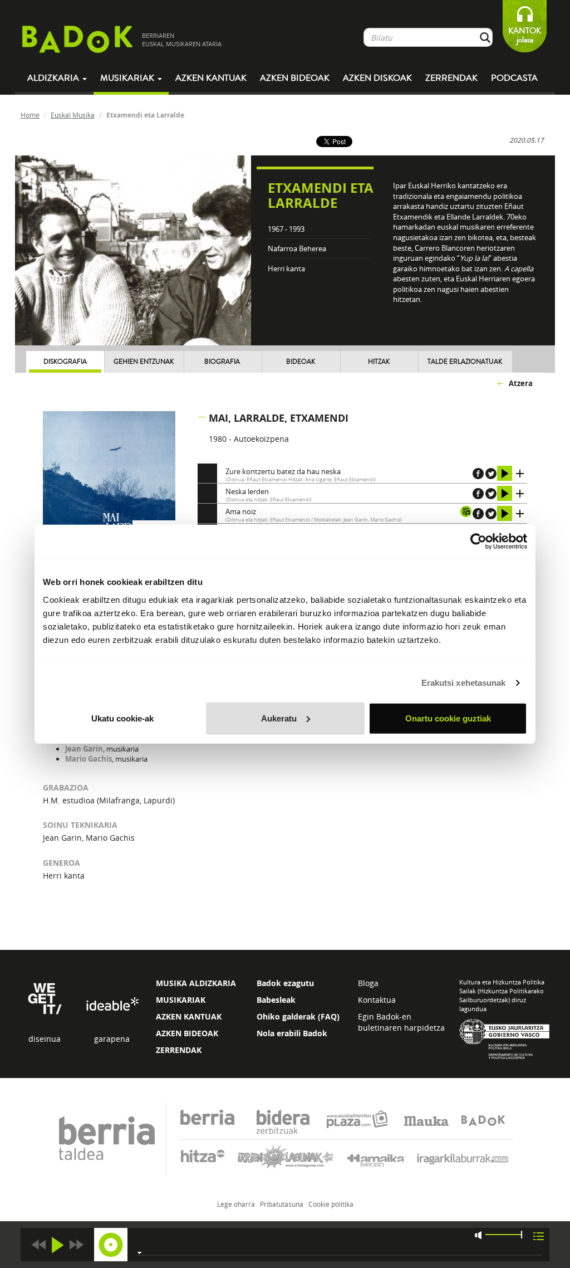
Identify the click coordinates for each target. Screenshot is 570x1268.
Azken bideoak (295, 78)
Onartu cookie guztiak (448, 718)
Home (30, 114)
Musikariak (128, 78)
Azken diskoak (377, 78)
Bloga (368, 983)
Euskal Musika (73, 114)
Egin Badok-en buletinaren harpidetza (401, 1022)
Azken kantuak (211, 78)
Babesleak (276, 999)
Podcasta (514, 78)
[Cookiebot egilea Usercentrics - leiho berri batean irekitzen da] (478, 541)
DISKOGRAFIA (65, 362)
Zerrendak (451, 78)
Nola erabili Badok (292, 1033)
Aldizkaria (54, 78)
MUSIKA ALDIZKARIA (196, 983)
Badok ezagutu (285, 983)
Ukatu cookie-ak (122, 718)
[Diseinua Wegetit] (45, 997)
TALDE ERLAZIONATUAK (465, 362)
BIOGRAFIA (222, 362)
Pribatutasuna (281, 1203)
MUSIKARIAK (180, 999)
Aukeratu (279, 718)
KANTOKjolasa (524, 35)
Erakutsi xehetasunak (463, 682)
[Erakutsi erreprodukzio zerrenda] (538, 1235)
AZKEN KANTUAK (189, 1016)
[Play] (57, 1245)
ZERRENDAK (179, 1050)
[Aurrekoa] (38, 1245)
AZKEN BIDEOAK (187, 1033)
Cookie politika (330, 1203)
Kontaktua (377, 999)
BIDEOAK (300, 362)
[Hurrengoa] (76, 1245)
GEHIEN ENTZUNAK (144, 362)
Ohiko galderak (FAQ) (298, 1016)
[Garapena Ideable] (112, 1004)
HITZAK (379, 362)
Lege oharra (236, 1203)
